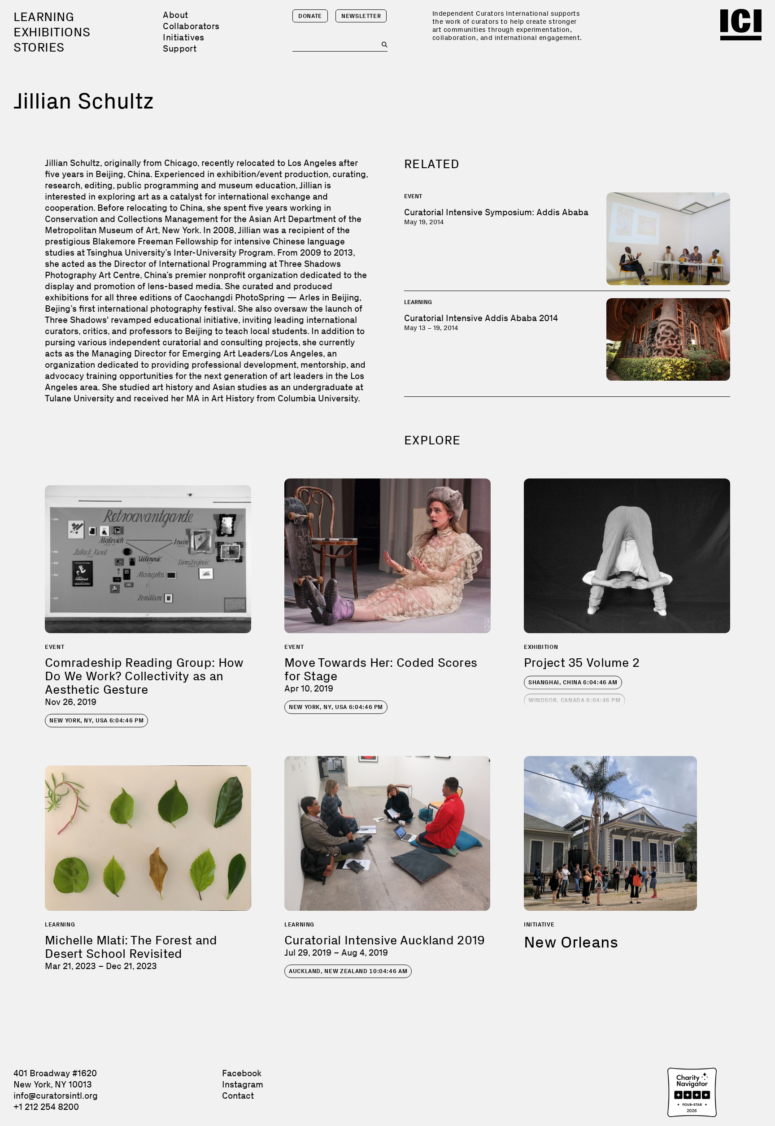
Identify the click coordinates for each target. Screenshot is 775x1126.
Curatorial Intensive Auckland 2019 (384, 940)
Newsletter (361, 16)
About (175, 14)
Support (179, 48)
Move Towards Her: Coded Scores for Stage (380, 669)
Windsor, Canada (574, 700)
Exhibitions (51, 32)
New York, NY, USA (96, 720)
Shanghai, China (573, 682)
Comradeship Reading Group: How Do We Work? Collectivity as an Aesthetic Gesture (144, 676)
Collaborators (191, 26)
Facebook (241, 1073)
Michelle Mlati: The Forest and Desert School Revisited (131, 947)
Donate (310, 16)
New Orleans (571, 942)
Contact (238, 1095)
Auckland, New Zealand (348, 971)
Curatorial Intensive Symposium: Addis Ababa (496, 212)
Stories (39, 47)
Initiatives (183, 37)
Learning (43, 16)
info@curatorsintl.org (55, 1095)
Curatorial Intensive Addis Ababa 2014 (481, 318)
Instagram (242, 1084)
